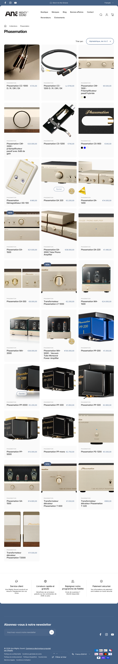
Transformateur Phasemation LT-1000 (54, 302)
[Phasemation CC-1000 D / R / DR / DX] (22, 62)
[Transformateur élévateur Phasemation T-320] (96, 477)
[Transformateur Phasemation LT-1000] (59, 278)
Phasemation (11, 83)
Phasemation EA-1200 (89, 201)
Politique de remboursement (13, 657)
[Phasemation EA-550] (22, 278)
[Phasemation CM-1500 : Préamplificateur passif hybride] (96, 62)
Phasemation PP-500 (91, 405)
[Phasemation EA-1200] (96, 177)
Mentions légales (9, 660)
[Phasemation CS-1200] (59, 120)
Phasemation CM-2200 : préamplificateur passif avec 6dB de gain (16, 148)
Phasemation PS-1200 (91, 451)
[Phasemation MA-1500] (96, 278)
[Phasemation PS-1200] (96, 428)
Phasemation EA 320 (53, 200)
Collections (13, 26)
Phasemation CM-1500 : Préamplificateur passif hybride (89, 89)
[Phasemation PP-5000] (22, 428)
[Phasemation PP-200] (96, 327)
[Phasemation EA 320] (59, 177)
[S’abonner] (51, 632)
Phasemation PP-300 (54, 405)
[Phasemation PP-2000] (22, 381)
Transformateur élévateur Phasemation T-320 (92, 503)
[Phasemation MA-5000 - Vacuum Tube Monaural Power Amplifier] (59, 327)
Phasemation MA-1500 (89, 302)
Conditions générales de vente (32, 654)
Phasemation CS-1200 (54, 143)
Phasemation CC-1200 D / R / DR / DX (53, 87)
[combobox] (109, 3)
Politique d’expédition (30, 657)
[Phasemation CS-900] (96, 120)
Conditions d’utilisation (23, 660)
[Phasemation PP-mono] (59, 428)
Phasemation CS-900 (91, 143)
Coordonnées (42, 657)
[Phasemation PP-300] (59, 381)
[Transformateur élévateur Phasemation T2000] (22, 529)
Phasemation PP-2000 (17, 405)
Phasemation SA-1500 (15, 502)
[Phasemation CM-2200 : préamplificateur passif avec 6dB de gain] (22, 120)
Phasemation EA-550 (16, 301)
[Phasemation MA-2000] (22, 327)
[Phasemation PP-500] (96, 381)
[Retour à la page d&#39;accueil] (5, 26)
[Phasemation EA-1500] (22, 226)
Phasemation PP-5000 (15, 452)
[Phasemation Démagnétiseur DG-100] (22, 177)
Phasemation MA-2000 (15, 351)
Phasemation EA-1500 (15, 250)
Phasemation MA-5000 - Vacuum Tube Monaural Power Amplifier (52, 354)
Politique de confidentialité (12, 654)
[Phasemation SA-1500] (22, 477)
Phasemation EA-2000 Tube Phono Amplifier (52, 252)
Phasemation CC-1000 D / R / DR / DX (17, 87)
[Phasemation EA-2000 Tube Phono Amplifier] (59, 226)
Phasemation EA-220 (90, 249)
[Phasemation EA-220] (96, 226)
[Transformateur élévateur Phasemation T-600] (59, 477)
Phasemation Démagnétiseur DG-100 (18, 201)
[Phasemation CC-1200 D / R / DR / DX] (59, 62)
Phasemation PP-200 (91, 350)
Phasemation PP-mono (54, 451)
